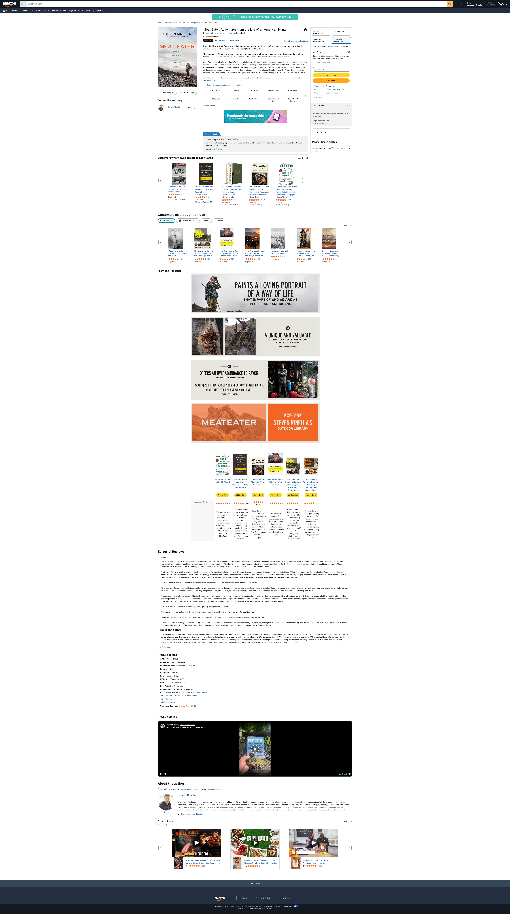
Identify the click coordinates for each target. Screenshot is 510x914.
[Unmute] (349, 773)
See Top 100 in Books (202, 693)
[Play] (160, 774)
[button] (6, 10)
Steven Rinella (212, 33)
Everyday (101, 10)
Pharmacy (90, 10)
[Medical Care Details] (48, 10)
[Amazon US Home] (220, 899)
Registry (72, 10)
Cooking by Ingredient (192, 23)
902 (335, 259)
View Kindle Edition (214, 149)
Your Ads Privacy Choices (284, 906)
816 (232, 259)
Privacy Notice (235, 906)
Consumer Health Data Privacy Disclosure (257, 906)
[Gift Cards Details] (60, 10)
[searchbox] (237, 4)
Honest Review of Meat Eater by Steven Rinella (187, 727)
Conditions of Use (221, 906)
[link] (179, 188)
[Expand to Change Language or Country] (252, 898)
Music (80, 10)
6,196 (207, 259)
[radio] (321, 32)
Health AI (15, 10)
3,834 (258, 259)
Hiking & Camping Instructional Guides (181, 695)
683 (309, 259)
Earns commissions (187, 725)
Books (160, 23)
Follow (188, 107)
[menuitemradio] (345, 774)
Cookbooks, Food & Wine (173, 23)
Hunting (168, 699)
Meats (216, 23)
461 (181, 259)
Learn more (277, 143)
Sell (64, 10)
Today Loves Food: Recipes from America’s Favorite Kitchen (317, 861)
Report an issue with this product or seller (224, 85)
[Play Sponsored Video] (196, 842)
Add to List (321, 132)
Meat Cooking (172, 702)
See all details (209, 105)
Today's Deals (27, 10)
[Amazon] (9, 4)
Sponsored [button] (161, 825)
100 (283, 256)
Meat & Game (207, 23)
